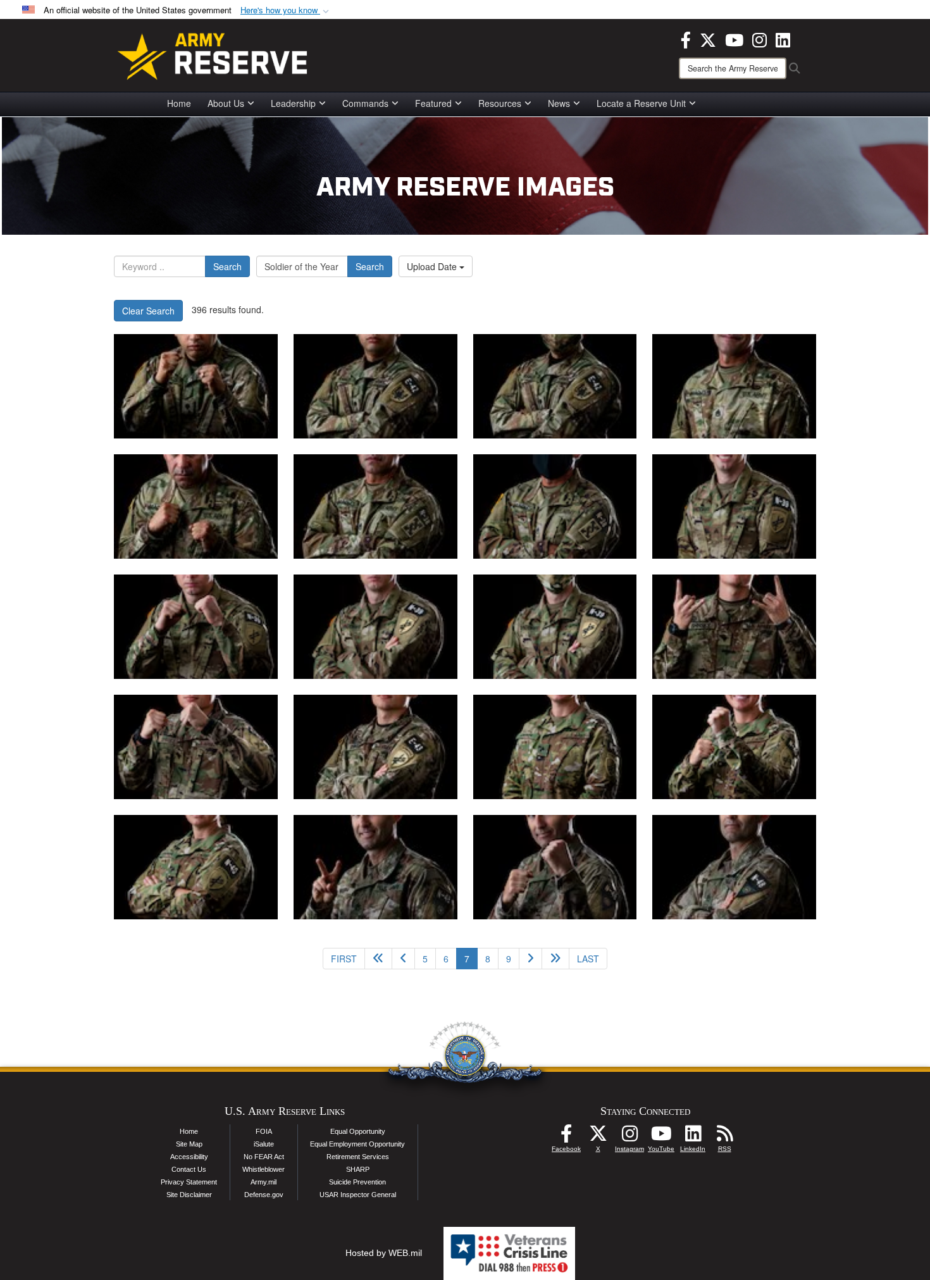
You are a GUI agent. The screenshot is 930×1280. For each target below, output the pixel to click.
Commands (365, 103)
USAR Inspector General (357, 1194)
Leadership (293, 103)
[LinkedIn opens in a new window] (783, 38)
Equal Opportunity (357, 1131)
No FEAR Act (264, 1156)
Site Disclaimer (189, 1194)
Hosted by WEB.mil (383, 1253)
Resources (499, 103)
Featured (433, 103)
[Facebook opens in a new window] (686, 38)
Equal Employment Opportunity (357, 1144)
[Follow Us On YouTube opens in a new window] (661, 1137)
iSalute (264, 1144)
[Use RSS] (724, 1137)
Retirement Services (357, 1156)
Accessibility (189, 1156)
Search (227, 266)
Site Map (189, 1144)
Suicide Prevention (357, 1182)
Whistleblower (263, 1169)
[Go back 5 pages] (378, 958)
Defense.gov (263, 1194)
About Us (226, 103)
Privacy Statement (189, 1182)
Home (179, 103)
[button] (286, 10)
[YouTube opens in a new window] (734, 38)
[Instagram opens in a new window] (759, 38)
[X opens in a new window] (708, 38)
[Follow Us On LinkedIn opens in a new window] (693, 1137)
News (559, 103)
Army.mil (263, 1182)
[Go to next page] (530, 958)
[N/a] (196, 386)
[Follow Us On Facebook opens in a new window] (566, 1137)
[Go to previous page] (403, 958)
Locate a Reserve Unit (641, 103)
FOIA (264, 1131)
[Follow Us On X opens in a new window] (598, 1137)
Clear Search (148, 310)
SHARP (357, 1169)
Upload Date (433, 266)
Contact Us (188, 1169)
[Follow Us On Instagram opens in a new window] (629, 1137)
